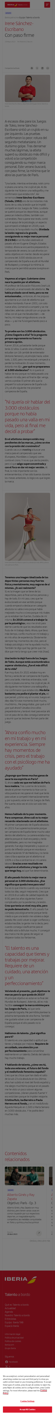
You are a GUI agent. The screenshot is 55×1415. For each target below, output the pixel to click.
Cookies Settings (27, 1401)
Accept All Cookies (27, 1409)
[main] (27, 1391)
